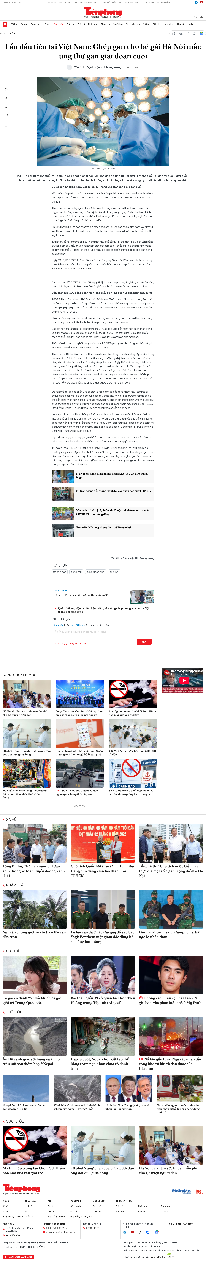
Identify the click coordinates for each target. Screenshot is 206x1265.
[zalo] (150, 1232)
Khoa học (169, 24)
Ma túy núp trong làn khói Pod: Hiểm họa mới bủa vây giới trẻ (132, 713)
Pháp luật (93, 24)
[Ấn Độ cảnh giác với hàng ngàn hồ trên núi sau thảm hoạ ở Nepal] (35, 1036)
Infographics (124, 1201)
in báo (188, 34)
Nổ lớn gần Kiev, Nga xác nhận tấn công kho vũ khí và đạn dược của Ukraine (170, 1064)
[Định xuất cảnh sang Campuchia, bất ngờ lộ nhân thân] (171, 909)
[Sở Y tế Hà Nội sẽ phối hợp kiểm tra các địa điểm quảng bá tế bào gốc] (133, 773)
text (181, 34)
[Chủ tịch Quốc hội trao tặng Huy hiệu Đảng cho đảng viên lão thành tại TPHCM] (103, 843)
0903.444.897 (93, 1228)
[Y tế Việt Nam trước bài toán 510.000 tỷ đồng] (133, 733)
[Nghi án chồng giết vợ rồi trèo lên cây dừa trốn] (35, 909)
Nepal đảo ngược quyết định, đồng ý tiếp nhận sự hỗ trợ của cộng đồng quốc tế (180, 1109)
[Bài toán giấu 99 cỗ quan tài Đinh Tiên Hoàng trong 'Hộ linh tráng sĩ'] (103, 975)
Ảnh (50, 1201)
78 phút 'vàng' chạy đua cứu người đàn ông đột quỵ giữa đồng (27, 752)
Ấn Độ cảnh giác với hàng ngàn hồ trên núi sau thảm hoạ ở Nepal (31, 1061)
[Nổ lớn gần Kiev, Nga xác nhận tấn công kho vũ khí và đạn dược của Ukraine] (171, 1036)
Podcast (75, 1201)
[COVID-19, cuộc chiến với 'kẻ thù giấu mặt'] (142, 597)
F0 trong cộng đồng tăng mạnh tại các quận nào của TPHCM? (113, 490)
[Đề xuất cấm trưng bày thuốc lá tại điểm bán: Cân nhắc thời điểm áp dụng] (27, 773)
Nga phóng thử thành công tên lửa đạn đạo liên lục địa (24, 1107)
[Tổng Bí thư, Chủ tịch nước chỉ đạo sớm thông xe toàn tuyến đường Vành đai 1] (35, 843)
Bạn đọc (165, 1211)
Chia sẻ (6, 98)
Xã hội (14, 24)
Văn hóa (136, 24)
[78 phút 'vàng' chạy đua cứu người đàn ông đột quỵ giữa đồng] (27, 733)
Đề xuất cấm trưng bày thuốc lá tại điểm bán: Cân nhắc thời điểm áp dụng (25, 794)
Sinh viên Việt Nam (111, 2)
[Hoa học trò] (199, 1192)
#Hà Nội (114, 572)
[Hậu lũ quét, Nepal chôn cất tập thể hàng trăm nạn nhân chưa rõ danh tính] (103, 1036)
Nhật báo (30, 1201)
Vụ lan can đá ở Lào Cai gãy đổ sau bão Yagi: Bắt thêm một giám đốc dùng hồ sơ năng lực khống (103, 937)
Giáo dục (157, 24)
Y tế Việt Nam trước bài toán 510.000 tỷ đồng (132, 752)
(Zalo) (65, 1228)
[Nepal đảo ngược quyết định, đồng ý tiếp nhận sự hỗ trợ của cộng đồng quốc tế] (180, 1088)
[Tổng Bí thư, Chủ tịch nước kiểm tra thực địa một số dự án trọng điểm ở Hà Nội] (171, 843)
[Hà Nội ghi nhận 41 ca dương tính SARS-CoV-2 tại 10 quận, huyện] (63, 476)
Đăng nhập (58, 625)
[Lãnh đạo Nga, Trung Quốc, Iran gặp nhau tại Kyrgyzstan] (128, 1088)
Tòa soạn (148, 2)
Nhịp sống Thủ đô (56, 1216)
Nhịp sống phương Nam (81, 1216)
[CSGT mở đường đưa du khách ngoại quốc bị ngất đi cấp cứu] (80, 773)
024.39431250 (13, 1234)
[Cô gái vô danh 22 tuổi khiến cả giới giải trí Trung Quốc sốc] (35, 975)
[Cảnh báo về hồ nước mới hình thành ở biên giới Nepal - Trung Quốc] (77, 1088)
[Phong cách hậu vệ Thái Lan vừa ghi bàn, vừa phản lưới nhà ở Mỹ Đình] (171, 975)
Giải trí (146, 24)
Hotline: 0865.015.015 (59, 2)
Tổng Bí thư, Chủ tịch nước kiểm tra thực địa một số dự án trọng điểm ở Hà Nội (171, 871)
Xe (127, 24)
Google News (201, 34)
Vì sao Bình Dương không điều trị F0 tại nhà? (103, 527)
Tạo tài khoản (77, 625)
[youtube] (201, 2)
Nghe (6, 90)
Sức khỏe (58, 24)
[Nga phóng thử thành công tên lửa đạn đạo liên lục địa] (26, 1088)
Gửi (144, 642)
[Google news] (158, 1232)
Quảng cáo (163, 2)
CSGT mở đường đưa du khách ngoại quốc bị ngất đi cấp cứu (77, 792)
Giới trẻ (81, 24)
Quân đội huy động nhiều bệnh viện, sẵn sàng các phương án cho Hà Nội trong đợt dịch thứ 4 (103, 609)
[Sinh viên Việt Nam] (181, 1192)
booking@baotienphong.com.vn (61, 1232)
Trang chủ (5, 24)
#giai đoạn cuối (96, 572)
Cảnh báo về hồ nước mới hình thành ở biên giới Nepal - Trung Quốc (77, 1107)
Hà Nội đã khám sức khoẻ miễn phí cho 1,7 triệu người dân (25, 713)
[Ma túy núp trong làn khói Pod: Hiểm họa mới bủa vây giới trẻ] (133, 694)
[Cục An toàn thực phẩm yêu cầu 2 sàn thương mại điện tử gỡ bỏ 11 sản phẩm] (80, 733)
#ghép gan (59, 572)
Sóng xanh (36, 24)
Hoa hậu (181, 24)
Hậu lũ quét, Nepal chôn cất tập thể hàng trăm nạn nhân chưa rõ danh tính (100, 1064)
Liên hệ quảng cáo (54, 1224)
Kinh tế (24, 24)
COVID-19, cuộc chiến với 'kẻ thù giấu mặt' (81, 595)
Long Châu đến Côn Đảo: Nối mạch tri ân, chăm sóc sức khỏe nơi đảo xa (79, 713)
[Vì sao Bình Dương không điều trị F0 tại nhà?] (63, 530)
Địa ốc (47, 24)
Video (191, 24)
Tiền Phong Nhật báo (86, 2)
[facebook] (196, 2)
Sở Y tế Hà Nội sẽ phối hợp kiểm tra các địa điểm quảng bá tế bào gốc (131, 792)
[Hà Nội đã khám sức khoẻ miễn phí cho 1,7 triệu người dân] (27, 694)
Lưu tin (6, 107)
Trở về (6, 123)
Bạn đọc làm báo (20, 1256)
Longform (99, 1201)
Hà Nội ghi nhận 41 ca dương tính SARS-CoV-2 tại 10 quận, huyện (111, 475)
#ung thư (76, 572)
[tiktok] (141, 1232)
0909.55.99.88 (53, 1228)
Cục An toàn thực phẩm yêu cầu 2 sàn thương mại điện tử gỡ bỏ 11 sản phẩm (79, 752)
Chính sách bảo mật (181, 1224)
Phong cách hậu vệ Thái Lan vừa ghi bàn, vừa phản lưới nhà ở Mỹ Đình (170, 1000)
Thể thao (105, 24)
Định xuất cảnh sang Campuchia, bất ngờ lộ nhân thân (170, 934)
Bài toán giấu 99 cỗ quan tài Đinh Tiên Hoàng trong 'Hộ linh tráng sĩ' (103, 1000)
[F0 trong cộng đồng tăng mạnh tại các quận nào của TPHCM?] (63, 494)
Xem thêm (201, 24)
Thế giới (70, 24)
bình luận (195, 34)
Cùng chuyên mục (19, 674)
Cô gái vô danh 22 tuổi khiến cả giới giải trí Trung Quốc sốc (33, 1000)
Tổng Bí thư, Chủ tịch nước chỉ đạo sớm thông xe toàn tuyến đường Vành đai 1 (34, 871)
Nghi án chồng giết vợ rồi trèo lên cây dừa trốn (34, 934)
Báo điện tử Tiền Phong (103, 12)
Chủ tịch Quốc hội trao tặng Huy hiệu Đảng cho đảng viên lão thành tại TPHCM (102, 871)
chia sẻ (174, 34)
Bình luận (6, 115)
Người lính (118, 24)
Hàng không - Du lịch (13, 1216)
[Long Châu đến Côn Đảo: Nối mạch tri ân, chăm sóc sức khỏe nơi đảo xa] (80, 694)
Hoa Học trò (132, 2)
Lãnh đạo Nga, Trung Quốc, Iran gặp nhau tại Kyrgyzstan (128, 1107)
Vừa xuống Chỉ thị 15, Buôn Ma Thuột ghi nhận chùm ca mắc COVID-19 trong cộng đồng (112, 512)
